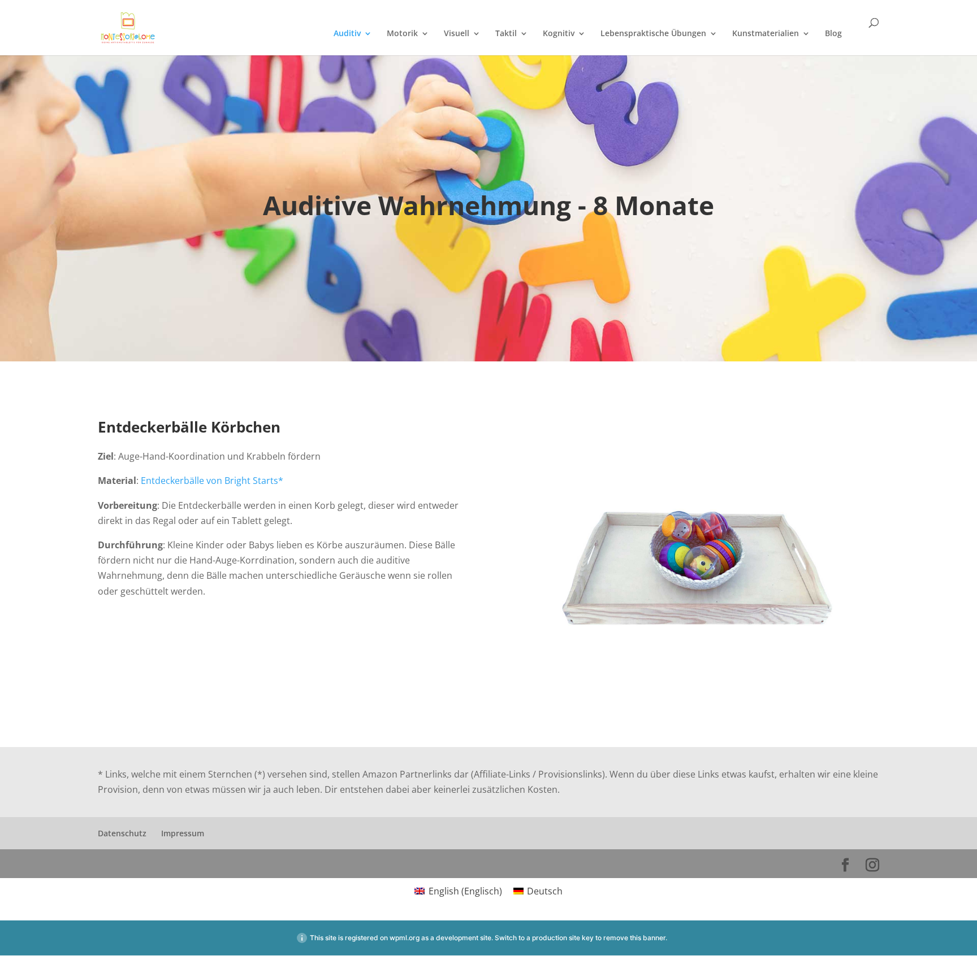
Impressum (182, 833)
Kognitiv (558, 33)
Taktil (506, 33)
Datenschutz (122, 833)
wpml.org (405, 937)
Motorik (402, 33)
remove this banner (634, 937)
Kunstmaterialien (765, 33)
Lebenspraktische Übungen (653, 33)
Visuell (456, 33)
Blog (833, 33)
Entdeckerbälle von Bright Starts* (212, 480)
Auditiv (347, 33)
